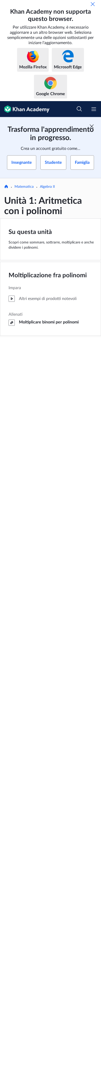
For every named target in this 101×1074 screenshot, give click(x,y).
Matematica (24, 187)
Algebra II (47, 187)
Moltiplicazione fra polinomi (48, 275)
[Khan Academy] (24, 109)
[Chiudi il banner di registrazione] (91, 126)
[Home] (6, 187)
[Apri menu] (94, 109)
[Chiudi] (93, 4)
